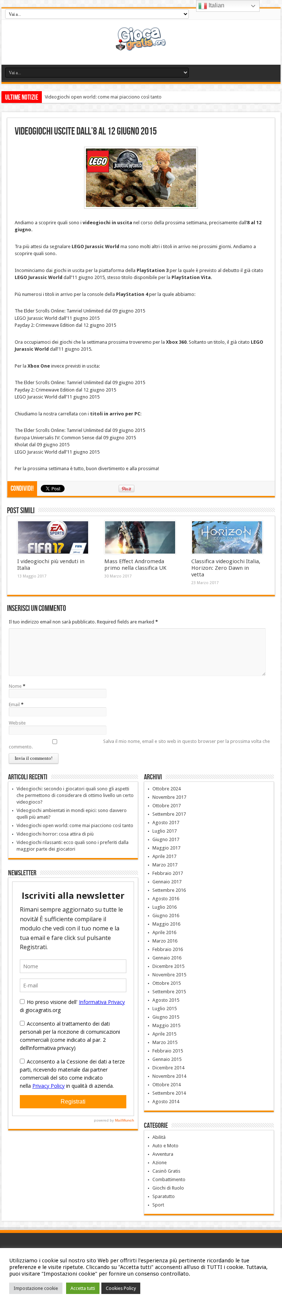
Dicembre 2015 (168, 966)
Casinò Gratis (166, 1171)
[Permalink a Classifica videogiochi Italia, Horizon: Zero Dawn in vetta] (227, 537)
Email (14, 704)
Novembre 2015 (169, 974)
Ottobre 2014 (166, 1084)
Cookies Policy (121, 1288)
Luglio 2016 (164, 907)
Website (17, 723)
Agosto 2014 (165, 1101)
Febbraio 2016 (167, 949)
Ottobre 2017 (166, 805)
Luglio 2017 (164, 831)
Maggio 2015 (166, 1025)
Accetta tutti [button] (82, 1288)
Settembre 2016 (169, 890)
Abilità (159, 1137)
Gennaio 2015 (166, 1059)
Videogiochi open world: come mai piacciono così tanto (103, 97)
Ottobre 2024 (166, 788)
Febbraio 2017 (167, 873)
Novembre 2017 (169, 797)
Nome (15, 686)
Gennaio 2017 (166, 881)
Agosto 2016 (165, 898)
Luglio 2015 (164, 1008)
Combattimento (168, 1179)
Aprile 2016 (164, 932)
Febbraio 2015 (167, 1051)
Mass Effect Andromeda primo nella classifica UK (135, 564)
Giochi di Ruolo (168, 1188)
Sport (158, 1205)
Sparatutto (163, 1196)
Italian (215, 5)
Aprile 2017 (164, 856)
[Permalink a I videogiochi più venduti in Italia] (53, 537)
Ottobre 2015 (166, 983)
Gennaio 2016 (166, 958)
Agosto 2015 (165, 1000)
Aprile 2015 (164, 1034)
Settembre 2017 (169, 814)
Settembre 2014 (169, 1093)
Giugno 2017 (165, 839)
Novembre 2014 (169, 1076)
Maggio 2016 (166, 924)
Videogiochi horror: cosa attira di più (55, 834)
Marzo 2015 (164, 1042)
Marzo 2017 (164, 865)
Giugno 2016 (165, 915)
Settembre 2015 (169, 991)
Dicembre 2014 (168, 1067)
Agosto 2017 (165, 822)
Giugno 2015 (165, 1017)
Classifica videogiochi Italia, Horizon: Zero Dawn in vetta (225, 568)
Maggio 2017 (166, 848)
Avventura (162, 1154)
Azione (159, 1162)
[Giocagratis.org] (141, 46)
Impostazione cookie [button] (36, 1288)
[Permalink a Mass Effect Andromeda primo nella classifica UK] (140, 537)
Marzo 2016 (164, 941)
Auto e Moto (165, 1145)
